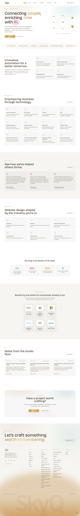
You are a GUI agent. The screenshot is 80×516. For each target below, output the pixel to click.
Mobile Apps (55, 464)
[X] (9, 460)
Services (30, 456)
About (30, 454)
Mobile (42, 456)
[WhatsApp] (14, 460)
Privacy (67, 452)
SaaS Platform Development (67, 45)
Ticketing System (56, 466)
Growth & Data (44, 460)
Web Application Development (9, 45)
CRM (54, 458)
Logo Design (45, 45)
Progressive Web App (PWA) (24, 45)
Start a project (70, 2)
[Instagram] (11, 460)
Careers (30, 466)
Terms (67, 454)
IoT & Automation (44, 458)
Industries (31, 460)
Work (30, 464)
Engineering (43, 454)
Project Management (57, 452)
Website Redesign (36, 45)
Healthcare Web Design (45, 471)
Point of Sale (55, 454)
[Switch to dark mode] (76, 512)
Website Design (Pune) (45, 467)
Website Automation (57, 460)
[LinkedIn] (6, 460)
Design (42, 452)
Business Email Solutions (58, 468)
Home (30, 452)
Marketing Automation (57, 476)
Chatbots (55, 456)
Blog (30, 462)
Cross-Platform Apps (55, 45)
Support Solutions (56, 462)
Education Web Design (45, 473)
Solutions (31, 458)
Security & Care (44, 462)
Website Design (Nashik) (46, 469)
